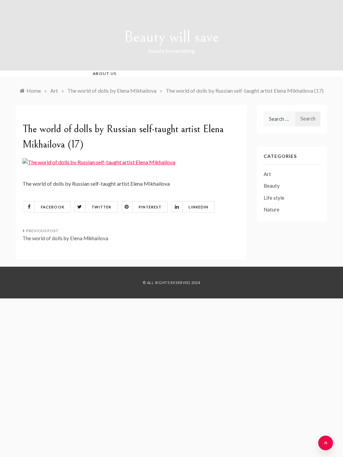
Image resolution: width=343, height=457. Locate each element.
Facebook (52, 207)
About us (105, 73)
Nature (271, 209)
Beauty (272, 186)
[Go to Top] (325, 443)
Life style (274, 198)
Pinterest (150, 207)
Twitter (101, 207)
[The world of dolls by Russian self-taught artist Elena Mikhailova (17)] (98, 161)
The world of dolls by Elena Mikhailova (65, 238)
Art (267, 174)
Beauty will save (171, 37)
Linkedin (198, 207)
